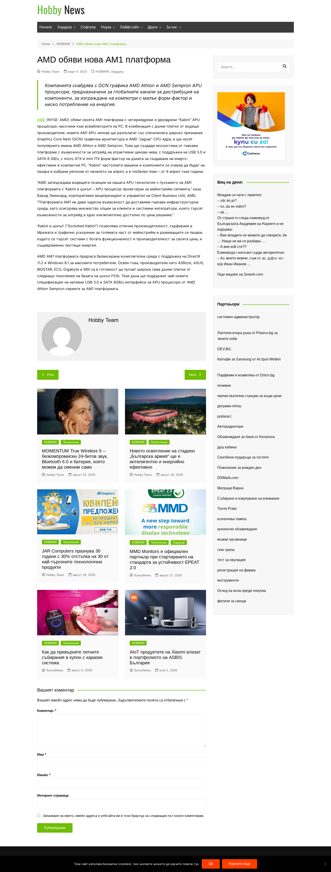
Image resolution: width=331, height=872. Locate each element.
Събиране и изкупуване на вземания (248, 498)
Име (41, 754)
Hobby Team (50, 71)
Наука (106, 27)
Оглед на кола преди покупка (241, 591)
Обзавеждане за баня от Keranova (246, 437)
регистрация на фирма (236, 570)
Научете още (239, 864)
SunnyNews (142, 575)
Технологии (71, 442)
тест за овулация (231, 560)
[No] (325, 864)
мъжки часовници (232, 539)
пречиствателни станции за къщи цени (249, 396)
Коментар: (46, 710)
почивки (224, 385)
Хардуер (64, 27)
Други (152, 27)
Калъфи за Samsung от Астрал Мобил (249, 359)
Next (192, 375)
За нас (171, 27)
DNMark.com (227, 478)
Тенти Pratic (227, 508)
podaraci (224, 416)
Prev (50, 375)
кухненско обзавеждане (237, 529)
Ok (211, 864)
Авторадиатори (230, 426)
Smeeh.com (253, 274)
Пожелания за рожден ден (239, 468)
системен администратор (238, 317)
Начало (45, 27)
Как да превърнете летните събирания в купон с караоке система (72, 657)
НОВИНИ (102, 71)
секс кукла (225, 550)
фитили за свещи (231, 601)
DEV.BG (224, 349)
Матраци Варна (230, 488)
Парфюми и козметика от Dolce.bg (245, 375)
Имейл (43, 775)
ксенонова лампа (231, 519)
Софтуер (88, 27)
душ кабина (227, 447)
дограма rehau (229, 406)
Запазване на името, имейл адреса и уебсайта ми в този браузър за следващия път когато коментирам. (123, 816)
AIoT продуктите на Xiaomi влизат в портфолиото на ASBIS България (165, 657)
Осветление (159, 442)
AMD (41, 119)
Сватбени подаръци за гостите (243, 457)
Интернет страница (52, 795)
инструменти (228, 580)
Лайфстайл (129, 27)
